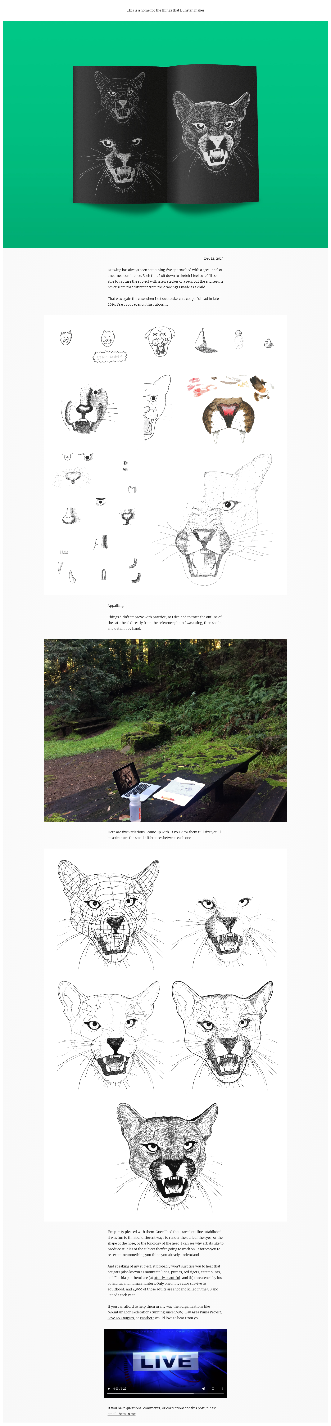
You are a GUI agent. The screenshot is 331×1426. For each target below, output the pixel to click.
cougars (114, 1272)
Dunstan (186, 10)
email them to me (122, 1414)
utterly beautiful (167, 1278)
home (145, 10)
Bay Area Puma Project (203, 1312)
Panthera (147, 1318)
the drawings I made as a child (181, 287)
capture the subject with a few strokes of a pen (155, 281)
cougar (191, 299)
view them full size (196, 832)
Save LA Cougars (121, 1318)
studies (127, 1249)
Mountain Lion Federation (128, 1312)
